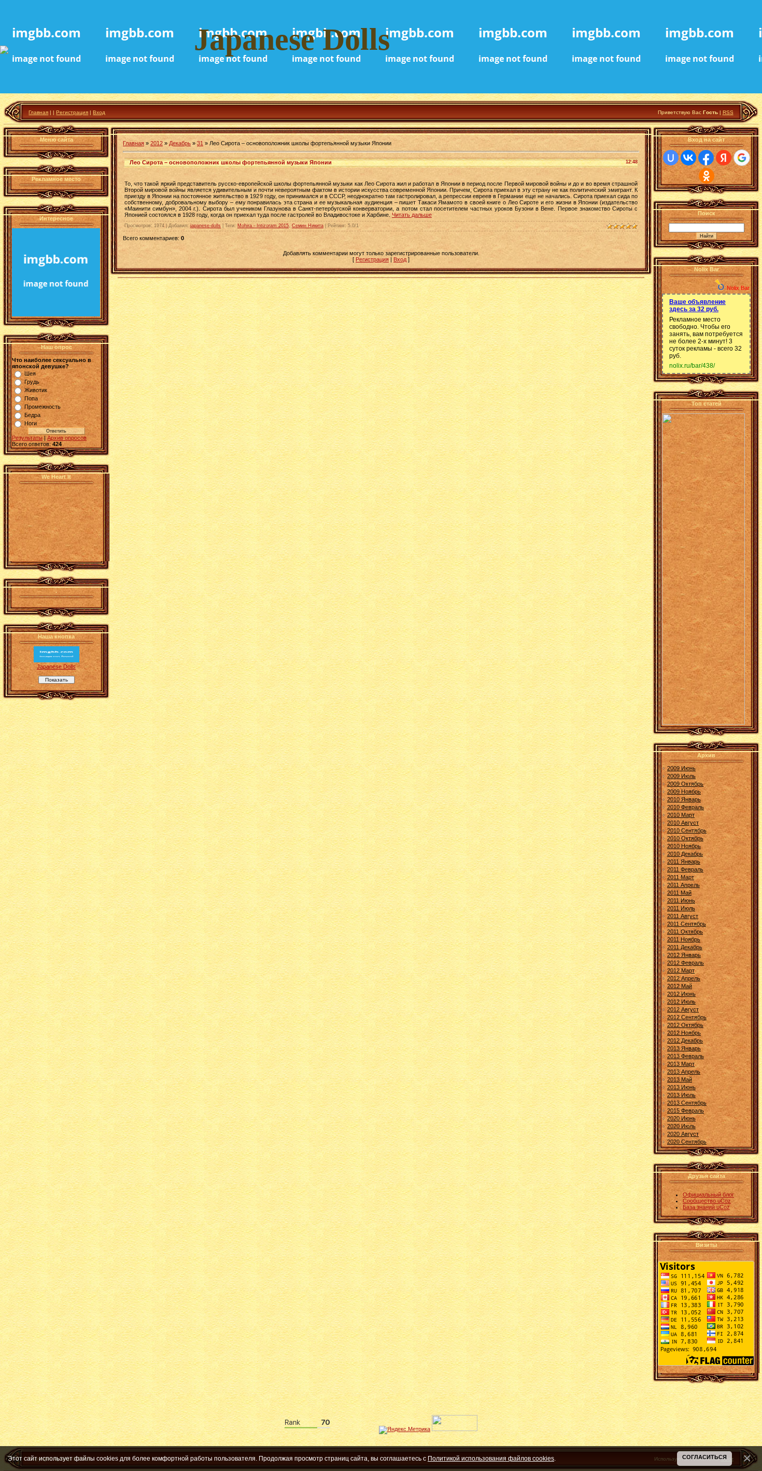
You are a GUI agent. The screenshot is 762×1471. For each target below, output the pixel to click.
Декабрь (180, 143)
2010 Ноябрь (684, 846)
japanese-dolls (205, 225)
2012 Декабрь (685, 1040)
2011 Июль (681, 908)
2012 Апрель (683, 978)
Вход (99, 112)
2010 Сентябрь (687, 830)
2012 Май (679, 986)
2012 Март (681, 970)
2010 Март (681, 815)
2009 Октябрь (685, 784)
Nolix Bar (738, 288)
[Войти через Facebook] (706, 157)
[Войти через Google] (741, 157)
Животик (35, 390)
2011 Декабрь (684, 947)
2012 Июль (681, 1001)
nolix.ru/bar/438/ (692, 365)
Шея (30, 373)
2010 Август (683, 823)
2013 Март (681, 1064)
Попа (31, 398)
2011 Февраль (685, 869)
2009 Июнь (681, 768)
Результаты (27, 438)
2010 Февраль (685, 807)
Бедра (32, 415)
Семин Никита (307, 225)
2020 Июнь (681, 1118)
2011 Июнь (681, 900)
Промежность (42, 407)
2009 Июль (681, 776)
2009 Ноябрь (684, 791)
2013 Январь (684, 1048)
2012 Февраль (685, 963)
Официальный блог (708, 1194)
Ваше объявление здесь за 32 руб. (697, 305)
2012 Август (683, 1009)
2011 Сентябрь (686, 924)
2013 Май (679, 1079)
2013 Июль (681, 1095)
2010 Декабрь (685, 854)
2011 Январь (683, 861)
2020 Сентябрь (687, 1142)
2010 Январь (684, 799)
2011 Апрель (683, 885)
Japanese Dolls (56, 666)
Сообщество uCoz (707, 1201)
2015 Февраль (685, 1110)
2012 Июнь (681, 994)
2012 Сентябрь (687, 1017)
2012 (156, 143)
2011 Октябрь (685, 931)
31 (200, 143)
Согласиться (704, 1457)
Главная (38, 112)
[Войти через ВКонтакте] (688, 157)
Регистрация (72, 112)
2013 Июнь (681, 1087)
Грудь (31, 382)
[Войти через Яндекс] (723, 157)
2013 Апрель (683, 1071)
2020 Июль (681, 1126)
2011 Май (679, 893)
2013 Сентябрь (687, 1103)
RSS (728, 112)
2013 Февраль (685, 1056)
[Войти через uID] (671, 157)
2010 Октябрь (685, 838)
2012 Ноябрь (684, 1033)
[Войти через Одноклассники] (706, 176)
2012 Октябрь (685, 1025)
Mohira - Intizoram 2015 (263, 225)
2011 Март (680, 877)
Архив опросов (67, 438)
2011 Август (682, 916)
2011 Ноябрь (683, 939)
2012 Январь (684, 955)
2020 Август (683, 1134)
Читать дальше (412, 215)
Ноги (30, 423)
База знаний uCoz (706, 1207)
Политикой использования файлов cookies (491, 1458)
